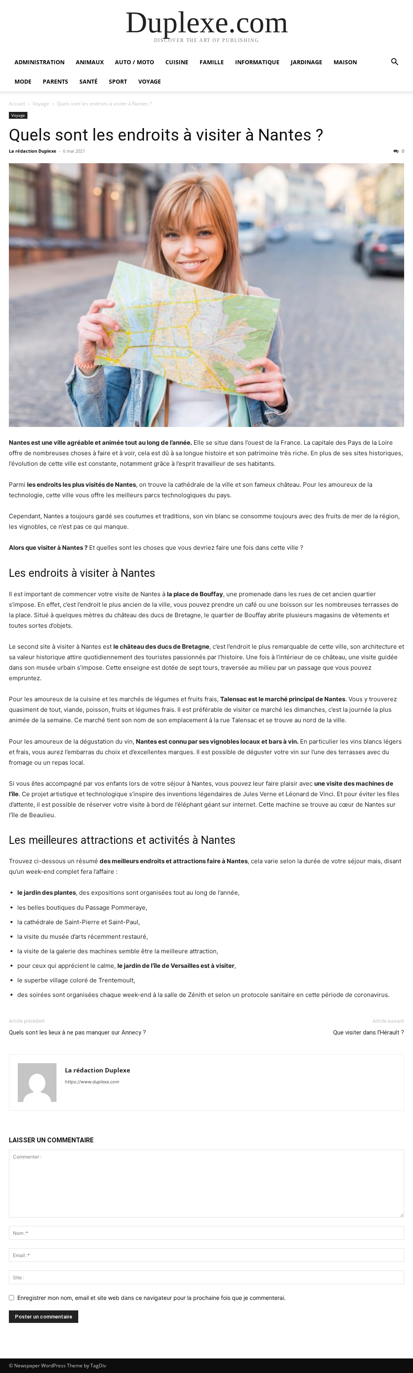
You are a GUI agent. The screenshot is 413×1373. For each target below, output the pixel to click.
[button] (394, 63)
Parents (55, 81)
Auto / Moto (134, 62)
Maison (345, 62)
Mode (23, 81)
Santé (88, 81)
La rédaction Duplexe (32, 151)
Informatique (257, 62)
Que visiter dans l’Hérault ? (368, 1032)
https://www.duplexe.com (92, 1082)
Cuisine (176, 62)
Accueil (17, 103)
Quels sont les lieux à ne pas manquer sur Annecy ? (77, 1032)
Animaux (90, 62)
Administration (40, 62)
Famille (212, 62)
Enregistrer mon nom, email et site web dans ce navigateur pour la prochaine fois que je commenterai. (151, 1297)
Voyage (149, 81)
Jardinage (306, 62)
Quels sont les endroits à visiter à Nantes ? (166, 135)
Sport (118, 81)
